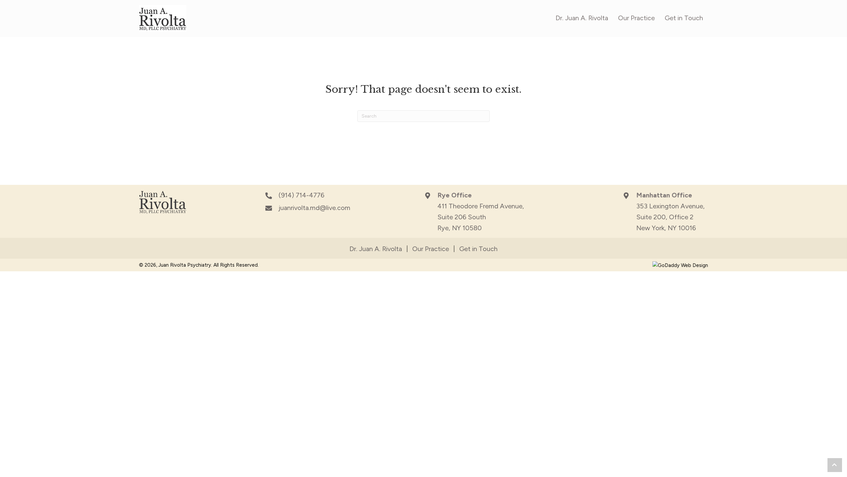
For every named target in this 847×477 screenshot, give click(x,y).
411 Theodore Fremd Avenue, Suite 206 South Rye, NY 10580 (480, 217)
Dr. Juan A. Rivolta (375, 248)
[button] (834, 465)
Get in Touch (478, 248)
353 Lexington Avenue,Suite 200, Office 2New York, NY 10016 (670, 217)
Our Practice (430, 248)
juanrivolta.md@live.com (314, 208)
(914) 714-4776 (301, 195)
